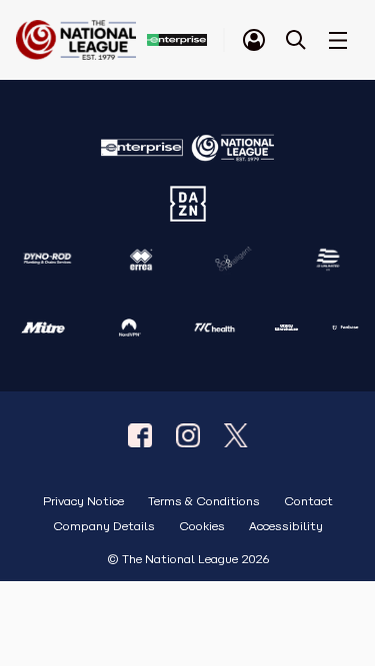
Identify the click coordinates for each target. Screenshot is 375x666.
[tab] (254, 40)
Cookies (202, 526)
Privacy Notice (83, 501)
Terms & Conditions (204, 501)
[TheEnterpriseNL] (140, 435)
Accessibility (286, 526)
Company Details (104, 526)
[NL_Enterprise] (236, 435)
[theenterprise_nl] (188, 435)
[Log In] (254, 40)
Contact (308, 501)
